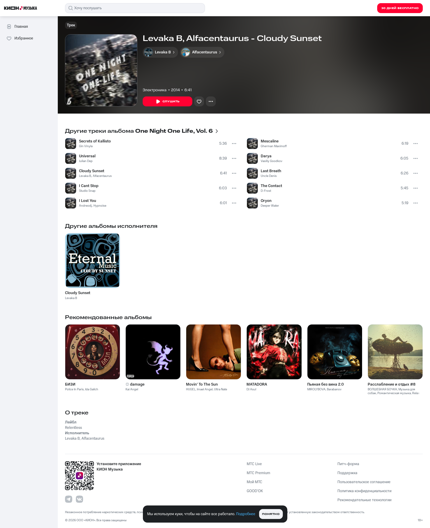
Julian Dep (86, 161)
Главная (21, 26)
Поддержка (347, 473)
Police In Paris (74, 389)
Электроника (155, 90)
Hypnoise (99, 205)
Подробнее (245, 514)
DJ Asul (251, 389)
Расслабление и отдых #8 (392, 384)
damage (137, 384)
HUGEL (190, 389)
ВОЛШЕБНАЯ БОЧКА (382, 389)
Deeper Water (270, 205)
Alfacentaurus (102, 176)
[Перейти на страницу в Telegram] (68, 499)
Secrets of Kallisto (95, 141)
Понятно (270, 514)
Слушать (171, 101)
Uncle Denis (269, 176)
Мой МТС (254, 482)
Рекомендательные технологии (364, 500)
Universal (87, 156)
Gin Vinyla (86, 146)
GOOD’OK (255, 491)
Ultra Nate (220, 389)
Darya (266, 156)
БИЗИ (70, 384)
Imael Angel (205, 389)
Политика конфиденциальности (364, 491)
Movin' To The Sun (202, 384)
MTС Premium (258, 473)
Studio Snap (87, 191)
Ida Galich (91, 389)
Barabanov (334, 389)
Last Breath (271, 171)
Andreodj (85, 205)
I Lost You (87, 200)
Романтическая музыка (394, 393)
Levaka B (85, 176)
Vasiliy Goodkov (271, 161)
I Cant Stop (88, 186)
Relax (416, 393)
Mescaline (270, 141)
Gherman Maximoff (274, 146)
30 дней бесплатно (400, 8)
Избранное (23, 38)
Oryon (266, 200)
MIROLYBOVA (316, 389)
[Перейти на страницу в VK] (79, 499)
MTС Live (254, 464)
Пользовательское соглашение (363, 482)
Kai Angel (132, 389)
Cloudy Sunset (91, 171)
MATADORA (256, 384)
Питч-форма (348, 464)
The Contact (271, 186)
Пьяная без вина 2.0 (325, 384)
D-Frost (266, 191)
